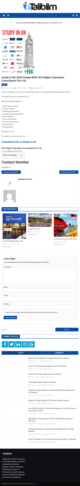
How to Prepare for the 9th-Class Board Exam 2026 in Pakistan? (52, 439)
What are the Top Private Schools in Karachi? (45, 374)
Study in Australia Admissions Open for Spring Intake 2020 (12, 172)
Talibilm (35, 483)
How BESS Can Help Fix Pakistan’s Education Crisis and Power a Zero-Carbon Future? (52, 409)
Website (6, 304)
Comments (59, 353)
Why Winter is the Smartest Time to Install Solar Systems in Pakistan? (50, 420)
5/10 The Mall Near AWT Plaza (12, 151)
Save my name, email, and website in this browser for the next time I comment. (32, 312)
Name (6, 287)
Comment (7, 267)
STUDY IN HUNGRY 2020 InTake (13, 241)
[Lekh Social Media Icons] (5, 344)
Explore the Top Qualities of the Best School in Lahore (48, 400)
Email (6, 295)
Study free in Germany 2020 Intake (65, 239)
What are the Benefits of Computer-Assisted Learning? (48, 358)
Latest (21, 353)
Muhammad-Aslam (47, 361)
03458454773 (6, 167)
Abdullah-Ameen (22, 88)
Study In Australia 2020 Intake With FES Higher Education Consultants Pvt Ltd (70, 172)
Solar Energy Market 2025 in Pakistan (42, 382)
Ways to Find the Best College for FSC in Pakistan (47, 366)
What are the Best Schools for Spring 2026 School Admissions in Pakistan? (51, 391)
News (4, 84)
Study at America (34, 229)
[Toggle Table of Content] (20, 155)
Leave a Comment (37, 88)
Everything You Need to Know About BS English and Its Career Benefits (51, 430)
